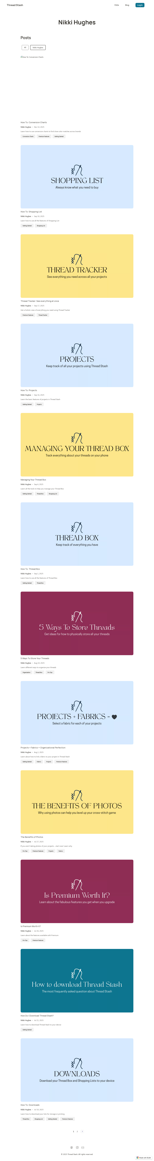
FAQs (117, 5)
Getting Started (59, 136)
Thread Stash (15, 5)
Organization (26, 672)
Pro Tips (50, 672)
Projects (39, 404)
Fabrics (39, 761)
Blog (127, 5)
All (25, 47)
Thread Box (40, 494)
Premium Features (44, 136)
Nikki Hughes (38, 47)
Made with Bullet (145, 1158)
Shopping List (41, 226)
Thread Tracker (43, 315)
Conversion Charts (28, 136)
